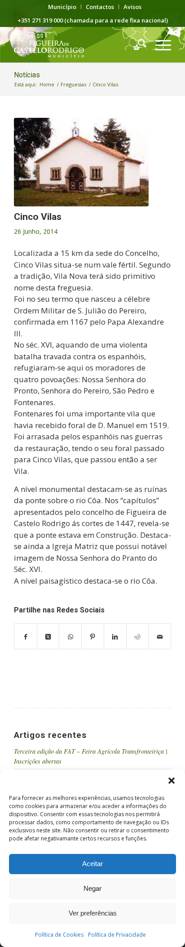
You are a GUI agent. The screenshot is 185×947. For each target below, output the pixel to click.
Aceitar (92, 863)
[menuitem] (62, 6)
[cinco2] (81, 162)
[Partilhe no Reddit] (138, 636)
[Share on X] (48, 636)
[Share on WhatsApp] (70, 636)
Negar (92, 888)
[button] (171, 780)
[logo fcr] (77, 45)
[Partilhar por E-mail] (160, 636)
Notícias (27, 75)
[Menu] (158, 45)
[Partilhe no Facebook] (25, 636)
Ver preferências (93, 913)
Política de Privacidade (117, 934)
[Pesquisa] (137, 45)
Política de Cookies (59, 934)
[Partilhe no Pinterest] (93, 636)
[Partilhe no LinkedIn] (115, 636)
